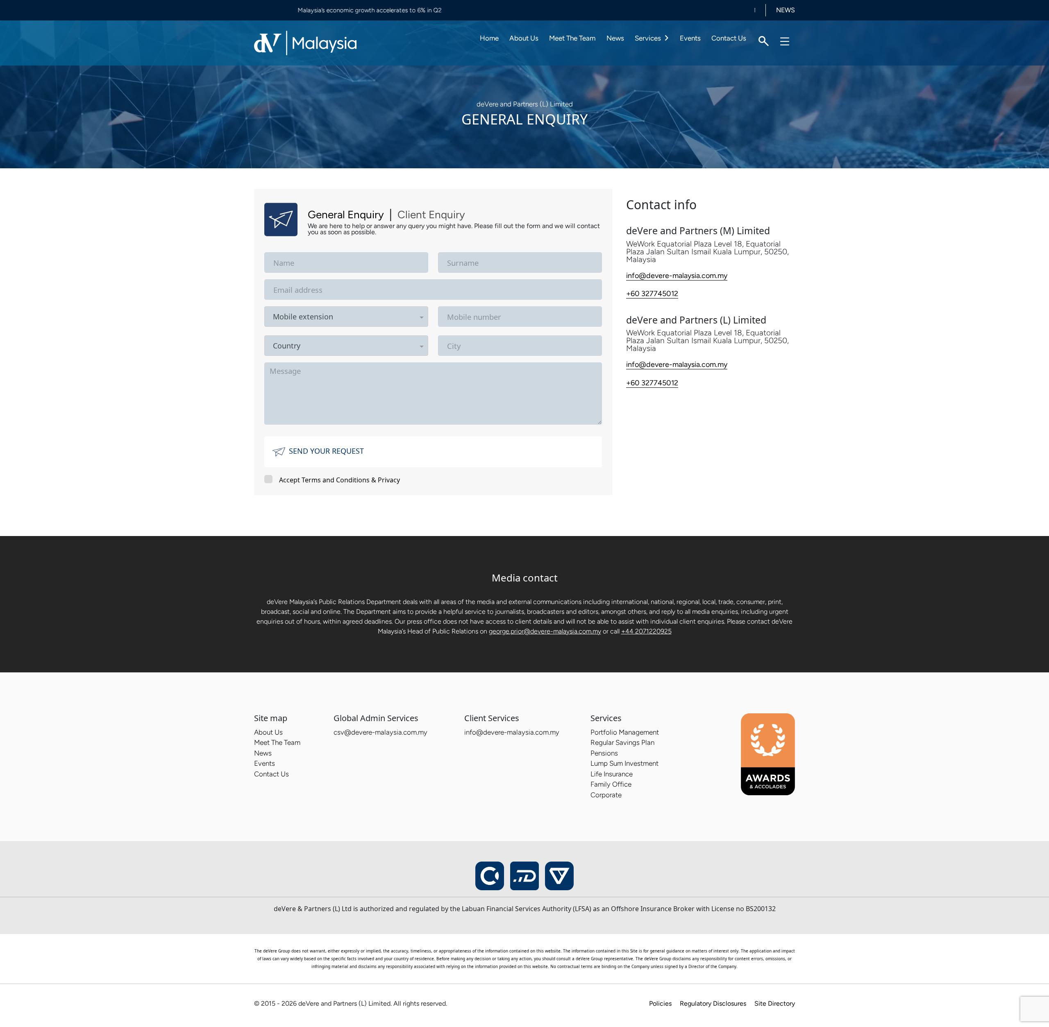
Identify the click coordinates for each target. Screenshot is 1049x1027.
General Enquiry (346, 214)
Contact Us (728, 38)
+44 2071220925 (646, 631)
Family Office (610, 784)
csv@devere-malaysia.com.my (380, 732)
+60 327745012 (652, 293)
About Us (523, 38)
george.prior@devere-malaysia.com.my (545, 631)
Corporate (606, 795)
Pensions (604, 753)
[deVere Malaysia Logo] (305, 42)
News (615, 38)
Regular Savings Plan (622, 742)
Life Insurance (611, 774)
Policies (660, 1003)
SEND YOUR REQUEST (326, 451)
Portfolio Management (624, 732)
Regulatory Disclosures (713, 1003)
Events (690, 38)
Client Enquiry (431, 214)
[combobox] (375, 316)
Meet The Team (572, 38)
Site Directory (774, 1003)
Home (489, 38)
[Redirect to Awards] (768, 754)
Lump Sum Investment (624, 763)
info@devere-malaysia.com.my (676, 275)
